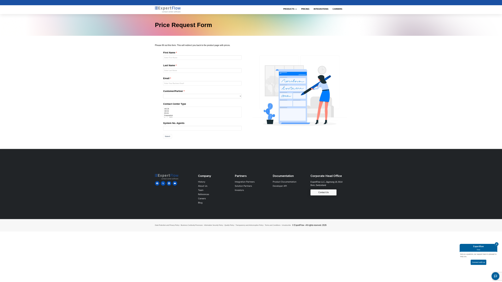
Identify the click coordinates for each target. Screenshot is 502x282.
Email (166, 78)
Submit (167, 136)
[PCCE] (202, 113)
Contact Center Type (174, 104)
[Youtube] (175, 183)
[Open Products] (296, 9)
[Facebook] (157, 183)
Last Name (169, 65)
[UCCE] (202, 111)
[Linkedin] (169, 183)
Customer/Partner (173, 91)
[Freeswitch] (202, 115)
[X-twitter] (163, 183)
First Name (169, 52)
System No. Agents (173, 123)
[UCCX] (202, 109)
